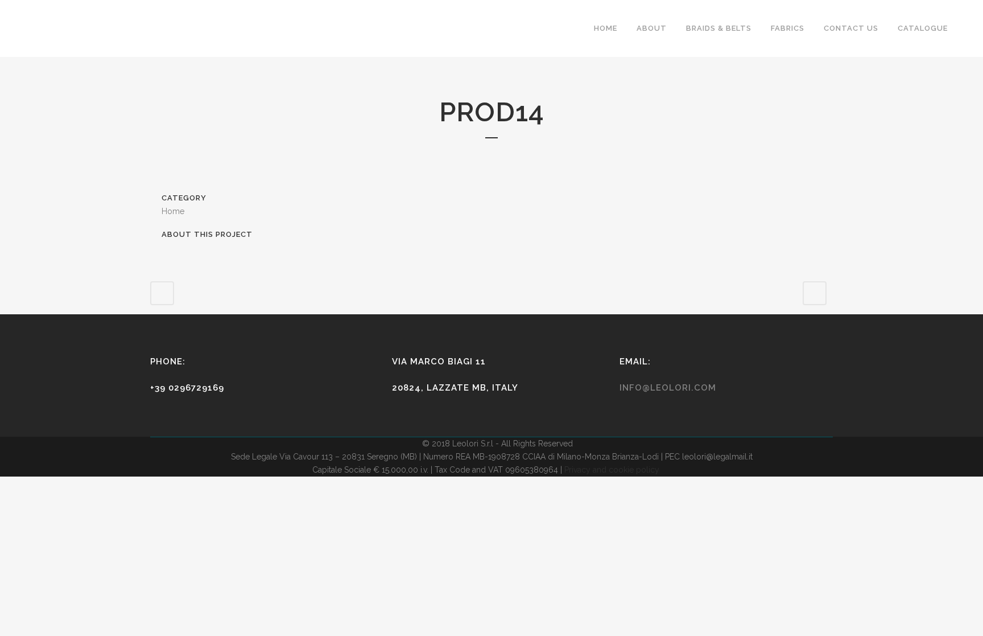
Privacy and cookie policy (611, 469)
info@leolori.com (667, 388)
